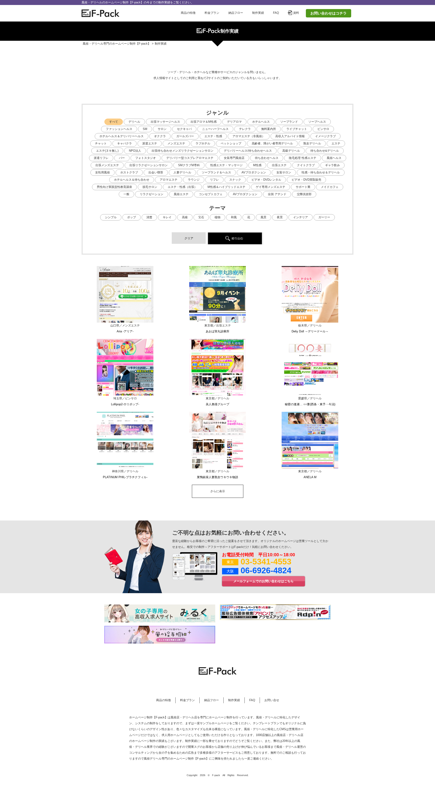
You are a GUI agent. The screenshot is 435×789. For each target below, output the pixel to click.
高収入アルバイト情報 (290, 136)
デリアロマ (234, 121)
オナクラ (160, 136)
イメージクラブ (325, 136)
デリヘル (134, 121)
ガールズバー (185, 136)
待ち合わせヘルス (266, 158)
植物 (217, 217)
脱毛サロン (150, 187)
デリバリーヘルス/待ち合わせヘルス (248, 150)
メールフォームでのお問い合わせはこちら (263, 581)
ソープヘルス (317, 121)
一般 (126, 194)
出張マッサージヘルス (165, 121)
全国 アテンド (277, 194)
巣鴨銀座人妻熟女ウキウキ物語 (217, 477)
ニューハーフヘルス (215, 129)
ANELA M (310, 477)
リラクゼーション (151, 194)
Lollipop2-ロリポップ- (125, 404)
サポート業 (303, 187)
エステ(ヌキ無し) (107, 150)
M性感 (257, 165)
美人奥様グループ (217, 404)
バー (122, 158)
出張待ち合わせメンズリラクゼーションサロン (182, 150)
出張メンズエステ (107, 165)
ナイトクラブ (306, 165)
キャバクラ (124, 143)
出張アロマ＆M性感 (204, 121)
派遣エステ (149, 143)
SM (145, 129)
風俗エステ (181, 194)
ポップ (131, 217)
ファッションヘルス (119, 129)
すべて (113, 121)
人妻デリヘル (182, 172)
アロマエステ (168, 179)
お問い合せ (271, 700)
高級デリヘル (291, 150)
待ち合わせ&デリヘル (324, 150)
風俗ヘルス (334, 158)
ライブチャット (296, 129)
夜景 (280, 217)
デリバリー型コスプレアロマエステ (189, 158)
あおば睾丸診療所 (217, 331)
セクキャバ (184, 129)
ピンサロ (323, 129)
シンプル (111, 217)
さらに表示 (217, 491)
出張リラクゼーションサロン (148, 165)
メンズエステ (176, 143)
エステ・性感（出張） (182, 187)
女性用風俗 (102, 172)
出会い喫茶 (155, 172)
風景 (263, 217)
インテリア (300, 217)
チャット (101, 143)
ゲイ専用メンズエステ (270, 187)
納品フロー (235, 12)
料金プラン (212, 12)
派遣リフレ (101, 158)
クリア (188, 238)
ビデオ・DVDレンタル (266, 179)
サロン (162, 129)
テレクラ (245, 129)
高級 (185, 217)
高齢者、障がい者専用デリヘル (272, 143)
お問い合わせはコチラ (328, 13)
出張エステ (279, 165)
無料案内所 (268, 129)
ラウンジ (194, 179)
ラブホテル (203, 143)
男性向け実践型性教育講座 (114, 187)
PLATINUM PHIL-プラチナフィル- (125, 477)
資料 (296, 12)
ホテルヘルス (261, 121)
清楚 (149, 217)
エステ (335, 143)
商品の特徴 (188, 12)
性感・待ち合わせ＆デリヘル (321, 172)
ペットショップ (231, 143)
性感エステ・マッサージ (226, 165)
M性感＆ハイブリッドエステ (226, 187)
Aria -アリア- (125, 331)
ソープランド (289, 121)
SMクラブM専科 (189, 165)
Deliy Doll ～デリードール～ (310, 331)
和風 (234, 217)
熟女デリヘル (312, 143)
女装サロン (283, 172)
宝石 (201, 217)
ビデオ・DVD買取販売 (306, 179)
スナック (235, 179)
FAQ (276, 12)
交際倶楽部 (304, 194)
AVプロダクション (254, 172)
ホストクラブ (129, 172)
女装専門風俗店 (234, 158)
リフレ (214, 179)
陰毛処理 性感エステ (302, 158)
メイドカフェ (329, 187)
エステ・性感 (213, 136)
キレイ (167, 217)
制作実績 (258, 12)
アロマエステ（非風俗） (248, 136)
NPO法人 (135, 150)
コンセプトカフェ (210, 194)
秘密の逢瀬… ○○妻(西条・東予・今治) (310, 404)
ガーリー (324, 217)
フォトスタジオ (145, 158)
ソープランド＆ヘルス (216, 172)
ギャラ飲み (332, 165)
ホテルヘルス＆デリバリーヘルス (121, 136)
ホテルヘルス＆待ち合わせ (131, 179)
